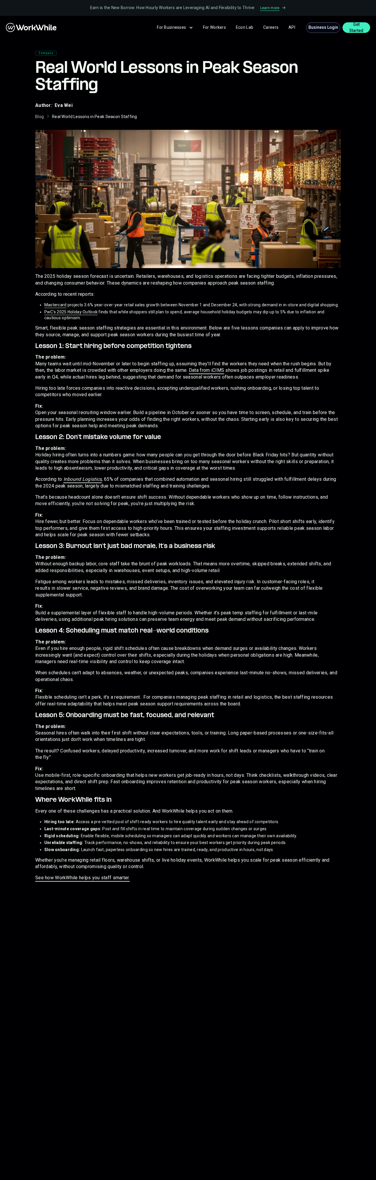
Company (45, 53)
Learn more (270, 8)
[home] (17, 28)
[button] (175, 27)
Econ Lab (244, 27)
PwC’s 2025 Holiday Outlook (71, 312)
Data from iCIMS (206, 370)
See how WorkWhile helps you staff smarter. (82, 877)
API (291, 27)
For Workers (214, 27)
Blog (39, 117)
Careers (270, 27)
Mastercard (55, 304)
